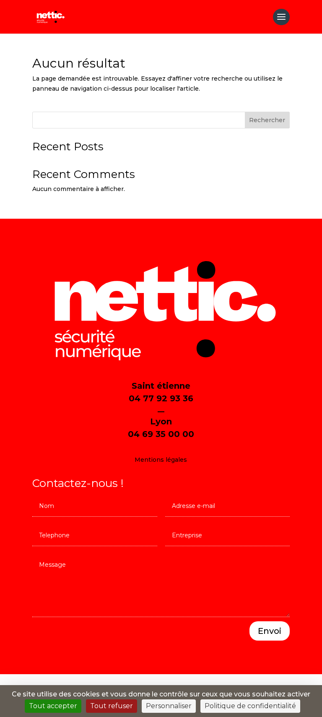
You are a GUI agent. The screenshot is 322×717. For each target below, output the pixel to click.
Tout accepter (53, 706)
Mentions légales (161, 459)
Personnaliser (169, 706)
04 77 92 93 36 (161, 398)
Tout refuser (111, 706)
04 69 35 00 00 (161, 434)
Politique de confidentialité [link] (250, 706)
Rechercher (267, 120)
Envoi (269, 631)
